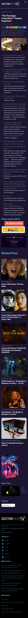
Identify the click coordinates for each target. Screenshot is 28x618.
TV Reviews (21, 409)
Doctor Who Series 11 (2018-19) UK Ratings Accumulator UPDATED (13, 350)
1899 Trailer (4, 605)
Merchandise (13, 440)
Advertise (3, 524)
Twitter (6, 547)
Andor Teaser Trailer (7, 608)
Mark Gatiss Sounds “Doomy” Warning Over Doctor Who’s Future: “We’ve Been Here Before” (13, 578)
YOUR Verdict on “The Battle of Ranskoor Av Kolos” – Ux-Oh (13, 382)
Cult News (6, 595)
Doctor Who (5, 24)
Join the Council (14, 245)
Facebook (7, 543)
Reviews (15, 409)
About (6, 526)
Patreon (6, 540)
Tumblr (6, 550)
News (12, 24)
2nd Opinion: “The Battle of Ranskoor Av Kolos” (12, 413)
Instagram (7, 553)
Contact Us (10, 524)
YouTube (6, 557)
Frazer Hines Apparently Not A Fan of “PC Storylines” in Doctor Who (13, 317)
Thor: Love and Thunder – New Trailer (11, 612)
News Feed (7, 561)
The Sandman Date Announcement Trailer (13, 602)
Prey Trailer (4, 599)
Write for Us (16, 524)
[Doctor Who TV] (10, 5)
